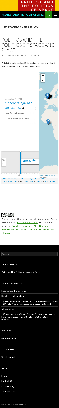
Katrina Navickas (27, 222)
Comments (8, 386)
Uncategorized (8, 357)
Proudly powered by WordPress (13, 404)
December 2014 (8, 338)
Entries (6, 381)
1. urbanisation (20, 291)
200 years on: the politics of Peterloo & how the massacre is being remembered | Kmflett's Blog (28, 315)
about (11, 309)
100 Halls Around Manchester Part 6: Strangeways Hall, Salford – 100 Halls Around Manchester (29, 302)
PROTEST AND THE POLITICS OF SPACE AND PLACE (23, 14)
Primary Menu (55, 14)
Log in (4, 376)
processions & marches (43, 304)
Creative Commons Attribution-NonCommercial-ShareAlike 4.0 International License (28, 230)
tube (3, 309)
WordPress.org (8, 391)
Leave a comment (31, 56)
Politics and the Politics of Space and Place (28, 45)
